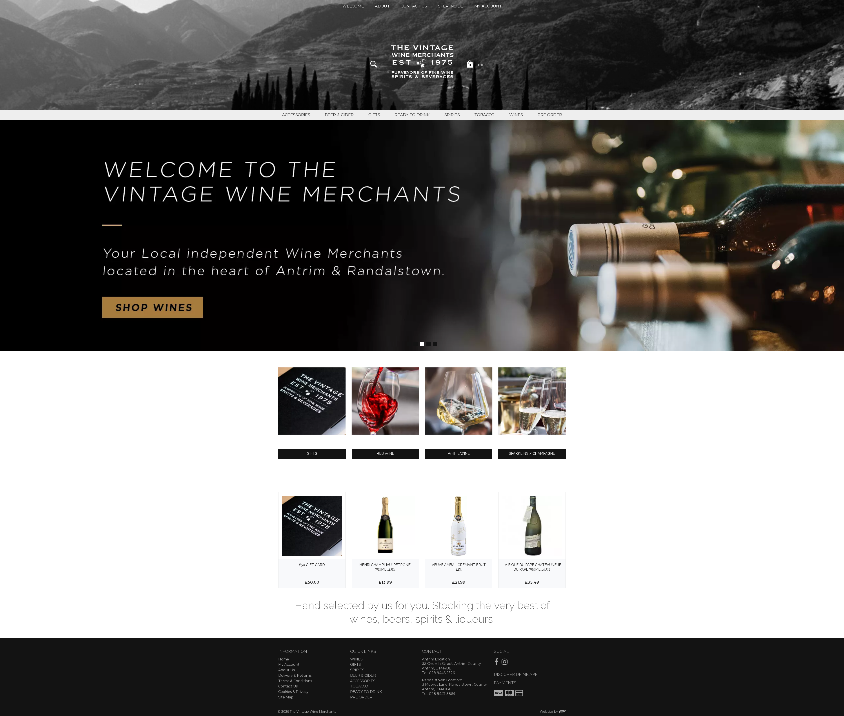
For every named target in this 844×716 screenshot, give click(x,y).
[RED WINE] (385, 401)
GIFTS (355, 664)
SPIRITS (357, 670)
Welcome (353, 6)
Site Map (285, 697)
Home (283, 659)
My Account (488, 6)
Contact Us (414, 6)
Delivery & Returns (294, 675)
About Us (286, 670)
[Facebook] (496, 661)
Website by (549, 712)
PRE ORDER (361, 697)
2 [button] (415, 344)
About (382, 6)
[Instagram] (504, 661)
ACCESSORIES (362, 681)
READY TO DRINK (366, 692)
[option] (422, 235)
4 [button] (428, 344)
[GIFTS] (312, 401)
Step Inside (450, 6)
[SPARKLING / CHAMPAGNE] (532, 401)
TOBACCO (359, 686)
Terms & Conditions (295, 681)
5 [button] (435, 344)
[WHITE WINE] (458, 401)
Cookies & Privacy (293, 692)
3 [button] (422, 344)
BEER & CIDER (363, 675)
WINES (356, 659)
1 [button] (409, 344)
